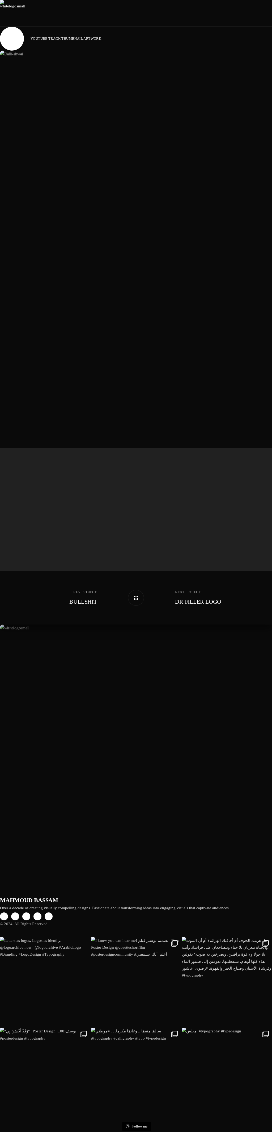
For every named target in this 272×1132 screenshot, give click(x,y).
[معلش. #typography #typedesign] (227, 1072)
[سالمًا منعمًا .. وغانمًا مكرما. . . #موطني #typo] (136, 1072)
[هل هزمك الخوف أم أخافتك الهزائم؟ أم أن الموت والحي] (227, 982)
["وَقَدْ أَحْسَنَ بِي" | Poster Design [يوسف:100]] (45, 1072)
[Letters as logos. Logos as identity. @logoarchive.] (45, 982)
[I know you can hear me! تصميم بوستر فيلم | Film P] (136, 982)
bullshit (83, 601)
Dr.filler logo (198, 601)
